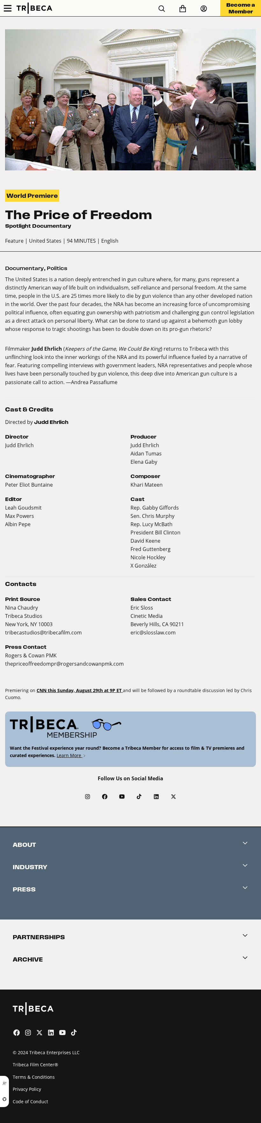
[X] (173, 796)
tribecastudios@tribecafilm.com (43, 632)
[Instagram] (87, 796)
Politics (57, 268)
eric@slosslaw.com (153, 632)
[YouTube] (122, 796)
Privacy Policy (27, 1089)
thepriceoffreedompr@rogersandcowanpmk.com (64, 663)
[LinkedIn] (156, 796)
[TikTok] (139, 796)
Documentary (24, 268)
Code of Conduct (30, 1101)
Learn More (69, 755)
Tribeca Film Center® (35, 1065)
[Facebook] (104, 796)
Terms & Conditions (34, 1077)
